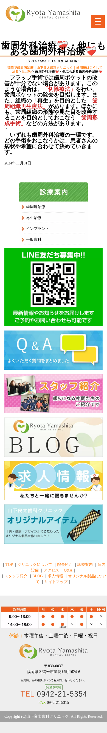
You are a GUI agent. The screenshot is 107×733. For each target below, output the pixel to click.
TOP (9, 565)
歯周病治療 (35, 207)
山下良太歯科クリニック (47, 716)
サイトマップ (55, 582)
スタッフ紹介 (15, 576)
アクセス (51, 570)
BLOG (37, 576)
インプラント (37, 229)
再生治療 (33, 218)
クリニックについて (35, 565)
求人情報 (55, 576)
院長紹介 (64, 565)
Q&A (68, 570)
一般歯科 (33, 240)
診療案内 (85, 565)
